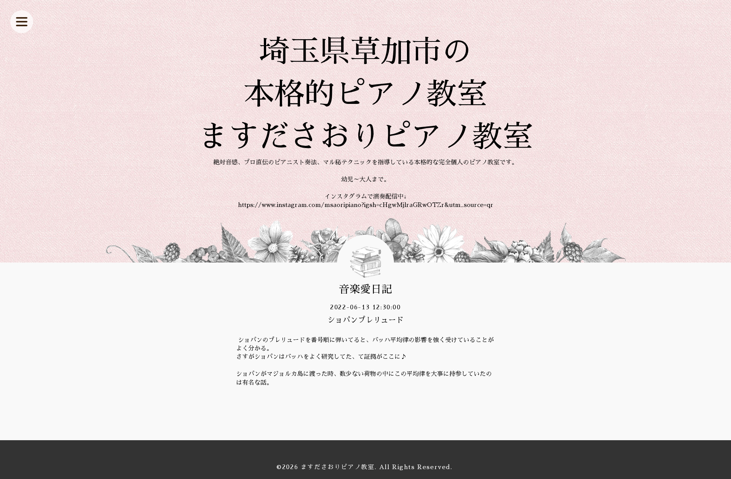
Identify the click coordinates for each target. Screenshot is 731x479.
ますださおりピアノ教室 (338, 467)
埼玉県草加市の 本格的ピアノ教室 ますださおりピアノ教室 (365, 94)
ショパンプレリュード (365, 320)
